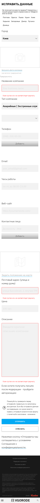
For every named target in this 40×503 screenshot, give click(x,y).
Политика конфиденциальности (20, 467)
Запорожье (15, 21)
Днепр (24, 21)
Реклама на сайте (20, 464)
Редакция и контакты (20, 461)
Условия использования (20, 458)
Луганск (31, 21)
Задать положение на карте (17, 275)
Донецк (6, 25)
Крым (27, 17)
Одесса (14, 17)
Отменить (20, 429)
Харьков (6, 21)
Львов (21, 17)
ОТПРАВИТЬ (20, 421)
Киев (33, 17)
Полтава (6, 17)
